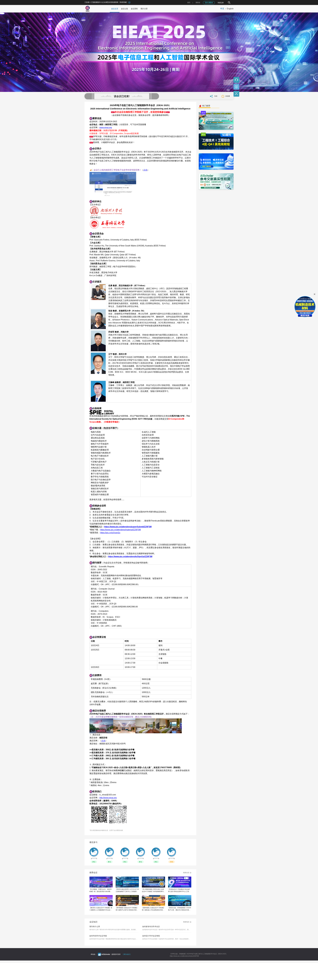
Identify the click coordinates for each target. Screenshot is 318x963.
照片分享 (144, 9)
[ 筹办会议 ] (126, 954)
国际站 (198, 2)
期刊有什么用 (94, 926)
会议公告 (124, 9)
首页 (188, 2)
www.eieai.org (105, 127)
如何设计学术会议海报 (151, 936)
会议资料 (134, 9)
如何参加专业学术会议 (151, 926)
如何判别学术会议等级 (98, 936)
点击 (145, 170)
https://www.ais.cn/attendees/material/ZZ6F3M (120, 530)
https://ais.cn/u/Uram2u (110, 533)
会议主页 (114, 9)
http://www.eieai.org (108, 798)
